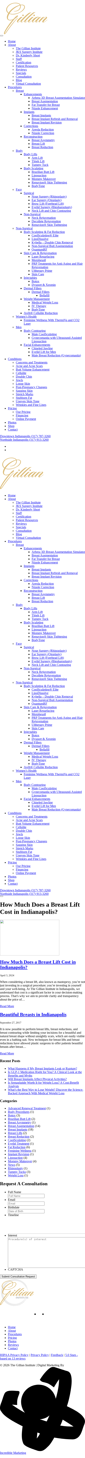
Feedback (57, 1355)
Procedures (15, 87)
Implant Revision (18, 1154)
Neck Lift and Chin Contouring (51, 210)
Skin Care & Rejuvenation (40, 253)
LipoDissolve (40, 239)
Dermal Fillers (33, 288)
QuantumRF (39, 249)
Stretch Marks (24, 394)
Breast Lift (38, 143)
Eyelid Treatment (18, 1143)
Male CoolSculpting (44, 334)
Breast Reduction (42, 147)
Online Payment (26, 419)
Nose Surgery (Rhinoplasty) (49, 196)
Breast (20, 90)
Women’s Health (26, 316)
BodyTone (38, 186)
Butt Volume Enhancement (32, 369)
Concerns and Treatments (31, 362)
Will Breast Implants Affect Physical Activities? (37, 1079)
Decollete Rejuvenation (46, 221)
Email (11, 1199)
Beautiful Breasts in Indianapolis (33, 1014)
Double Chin (24, 376)
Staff (19, 59)
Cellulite (21, 373)
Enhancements (33, 94)
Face (19, 189)
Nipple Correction (43, 133)
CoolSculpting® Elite (45, 235)
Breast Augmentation (45, 101)
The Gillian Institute (28, 48)
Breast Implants (41, 115)
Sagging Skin (24, 390)
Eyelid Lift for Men (44, 352)
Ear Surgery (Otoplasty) (46, 200)
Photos (12, 422)
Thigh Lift (38, 161)
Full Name (14, 1192)
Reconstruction (33, 136)
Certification (23, 62)
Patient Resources (27, 66)
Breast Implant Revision (47, 122)
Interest (12, 1235)
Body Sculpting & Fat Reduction (44, 232)
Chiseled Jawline (42, 348)
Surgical (29, 193)
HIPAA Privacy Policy (14, 1355)
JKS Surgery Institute (29, 52)
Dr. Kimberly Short (28, 55)
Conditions (15, 359)
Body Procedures (18, 1111)
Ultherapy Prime (42, 270)
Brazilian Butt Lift (43, 172)
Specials (21, 73)
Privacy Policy (40, 1355)
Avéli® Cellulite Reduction (41, 313)
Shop (11, 426)
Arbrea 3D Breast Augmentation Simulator (58, 97)
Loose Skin (23, 383)
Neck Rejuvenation (44, 217)
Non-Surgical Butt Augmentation (52, 246)
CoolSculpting (17, 1140)
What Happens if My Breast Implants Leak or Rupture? (42, 1068)
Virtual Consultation (28, 83)
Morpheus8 (39, 260)
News (11, 1164)
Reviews (21, 69)
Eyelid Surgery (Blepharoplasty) (52, 207)
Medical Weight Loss (45, 302)
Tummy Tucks (17, 1171)
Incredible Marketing (13, 1452)
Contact (13, 429)
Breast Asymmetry (43, 140)
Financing (22, 415)
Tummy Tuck (40, 164)
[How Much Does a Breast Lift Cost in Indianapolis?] (29, 954)
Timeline (13, 1215)
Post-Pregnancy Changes (31, 387)
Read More (7, 1006)
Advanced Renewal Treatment (27, 1108)
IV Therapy (39, 306)
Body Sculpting (33, 168)
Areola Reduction (43, 129)
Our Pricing (23, 412)
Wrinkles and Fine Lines (31, 404)
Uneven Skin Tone (27, 401)
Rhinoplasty (15, 1168)
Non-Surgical (32, 214)
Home (12, 41)
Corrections (31, 126)
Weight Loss (16, 1175)
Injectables (30, 277)
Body (19, 150)
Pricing (12, 408)
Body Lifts (30, 154)
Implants (29, 112)
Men (19, 327)
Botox (35, 281)
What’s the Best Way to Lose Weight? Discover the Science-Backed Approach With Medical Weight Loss (45, 1091)
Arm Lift (37, 157)
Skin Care (38, 274)
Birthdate (13, 1207)
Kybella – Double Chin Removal (52, 242)
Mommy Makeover (44, 179)
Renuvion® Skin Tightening (49, 182)
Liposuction (39, 175)
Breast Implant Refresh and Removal (55, 119)
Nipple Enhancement (45, 108)
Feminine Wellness (19, 1150)
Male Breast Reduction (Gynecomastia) (56, 355)
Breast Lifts (15, 1133)
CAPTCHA (15, 1269)
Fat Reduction (17, 1147)
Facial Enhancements (37, 344)
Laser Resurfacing (43, 256)
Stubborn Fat (24, 397)
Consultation (24, 76)
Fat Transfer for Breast (46, 104)
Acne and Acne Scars (29, 366)
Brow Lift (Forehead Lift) (48, 203)
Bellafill (44, 295)
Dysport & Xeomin (44, 284)
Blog (19, 80)
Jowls (19, 380)
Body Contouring (35, 330)
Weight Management (37, 299)
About (12, 44)
